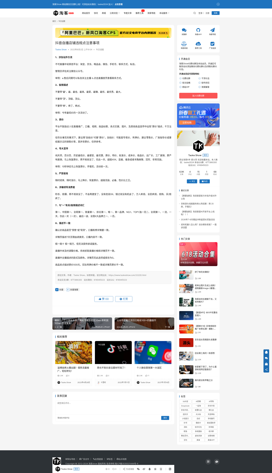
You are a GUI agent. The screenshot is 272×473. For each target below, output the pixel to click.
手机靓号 (211, 419)
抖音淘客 (74, 289)
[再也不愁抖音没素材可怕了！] (113, 352)
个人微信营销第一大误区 (149, 367)
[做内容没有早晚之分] (186, 383)
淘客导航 (151, 13)
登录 (200, 13)
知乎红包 (198, 427)
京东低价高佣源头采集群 (206, 339)
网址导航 (71, 459)
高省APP (211, 440)
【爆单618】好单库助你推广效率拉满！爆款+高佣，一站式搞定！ (205, 329)
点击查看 (119, 4)
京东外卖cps (186, 410)
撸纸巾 (198, 423)
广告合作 (85, 459)
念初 (198, 419)
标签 (111, 459)
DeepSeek (185, 406)
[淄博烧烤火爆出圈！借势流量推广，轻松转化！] (73, 352)
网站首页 (86, 13)
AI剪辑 (198, 401)
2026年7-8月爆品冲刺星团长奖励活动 (198, 219)
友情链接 (99, 459)
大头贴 (198, 414)
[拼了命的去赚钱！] (186, 274)
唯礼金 (211, 410)
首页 (54, 21)
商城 (104, 13)
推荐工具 (140, 13)
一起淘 (198, 406)
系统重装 (198, 431)
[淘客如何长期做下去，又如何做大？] (186, 302)
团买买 (185, 414)
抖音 (61, 289)
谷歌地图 (211, 436)
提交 (165, 418)
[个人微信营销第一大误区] (153, 352)
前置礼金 (198, 410)
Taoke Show (61, 49)
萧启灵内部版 (186, 436)
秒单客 (211, 427)
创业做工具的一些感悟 (205, 353)
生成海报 (130, 469)
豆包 (185, 440)
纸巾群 (211, 431)
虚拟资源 (198, 436)
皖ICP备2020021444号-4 (126, 463)
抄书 (185, 423)
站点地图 (123, 459)
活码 (185, 427)
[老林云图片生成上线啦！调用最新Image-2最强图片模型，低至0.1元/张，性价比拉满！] (186, 288)
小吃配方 (185, 419)
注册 (207, 13)
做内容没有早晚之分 (204, 380)
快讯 (96, 13)
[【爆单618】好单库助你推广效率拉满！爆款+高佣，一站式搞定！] (186, 329)
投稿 (215, 13)
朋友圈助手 (211, 423)
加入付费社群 (198, 95)
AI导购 (211, 401)
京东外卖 (211, 406)
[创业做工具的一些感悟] (186, 356)
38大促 (185, 401)
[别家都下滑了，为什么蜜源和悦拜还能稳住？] (186, 369)
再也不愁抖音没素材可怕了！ (112, 367)
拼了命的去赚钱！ (203, 272)
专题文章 (128, 13)
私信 (206, 181)
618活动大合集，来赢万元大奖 (194, 262)
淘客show (93, 463)
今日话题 (100, 49)
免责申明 (110, 463)
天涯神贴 (211, 414)
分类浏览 (114, 13)
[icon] (208, 461)
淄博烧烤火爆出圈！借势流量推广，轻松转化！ (73, 369)
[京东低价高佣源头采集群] (186, 342)
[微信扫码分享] (138, 469)
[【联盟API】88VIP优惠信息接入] (186, 315)
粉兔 (185, 431)
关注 (193, 181)
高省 (198, 440)
